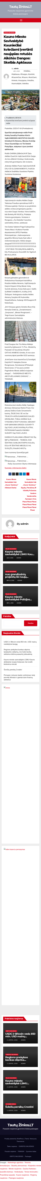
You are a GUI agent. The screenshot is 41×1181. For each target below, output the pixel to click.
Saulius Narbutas (29, 1169)
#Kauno (25, 77)
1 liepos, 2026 (12, 1110)
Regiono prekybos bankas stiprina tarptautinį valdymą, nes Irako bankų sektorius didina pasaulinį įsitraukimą (18, 652)
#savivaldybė (16, 83)
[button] (38, 20)
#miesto (14, 80)
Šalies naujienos (9, 32)
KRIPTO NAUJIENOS (11, 1031)
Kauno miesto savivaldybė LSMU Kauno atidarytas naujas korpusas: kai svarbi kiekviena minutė (19, 662)
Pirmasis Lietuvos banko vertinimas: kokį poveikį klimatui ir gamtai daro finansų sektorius (19, 677)
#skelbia (25, 83)
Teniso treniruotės (31, 1172)
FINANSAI (21, 1151)
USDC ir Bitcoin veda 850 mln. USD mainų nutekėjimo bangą (20, 1036)
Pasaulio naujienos (10, 1151)
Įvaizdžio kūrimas (6, 1172)
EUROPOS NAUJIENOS (12, 1054)
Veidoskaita (18, 1172)
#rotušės (30, 80)
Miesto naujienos (15, 1169)
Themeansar (20, 1141)
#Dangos (23, 74)
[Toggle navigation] (21, 20)
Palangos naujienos (16, 1178)
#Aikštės (27, 71)
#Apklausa (16, 74)
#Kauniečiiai (16, 77)
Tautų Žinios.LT (20, 7)
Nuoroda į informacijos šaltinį (15, 468)
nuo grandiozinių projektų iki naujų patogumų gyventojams (20, 577)
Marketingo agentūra (15, 1162)
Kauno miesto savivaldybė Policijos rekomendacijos (17, 599)
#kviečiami (32, 77)
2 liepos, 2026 (12, 1040)
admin (16, 68)
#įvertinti (31, 74)
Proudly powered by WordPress (14, 1139)
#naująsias (22, 80)
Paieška (7, 616)
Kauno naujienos (22, 1175)
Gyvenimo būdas (11, 1104)
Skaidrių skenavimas (19, 1166)
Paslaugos (28, 1156)
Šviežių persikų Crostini (13, 670)
